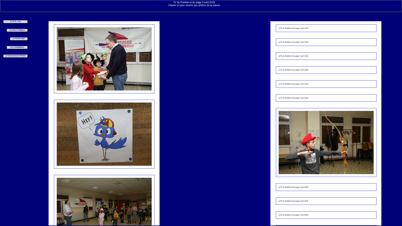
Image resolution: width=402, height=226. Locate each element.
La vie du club (19, 38)
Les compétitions (17, 47)
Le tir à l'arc (15, 21)
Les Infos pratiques (17, 30)
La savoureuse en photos (15, 56)
